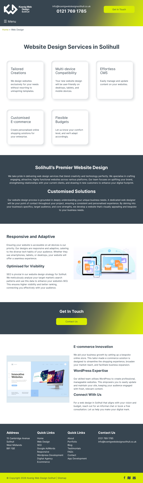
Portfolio (72, 441)
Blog (70, 445)
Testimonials (74, 448)
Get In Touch (119, 9)
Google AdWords (46, 448)
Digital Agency (45, 458)
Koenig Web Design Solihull (41, 478)
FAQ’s (70, 451)
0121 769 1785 (71, 11)
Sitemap (62, 478)
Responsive (43, 451)
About (71, 438)
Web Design (43, 441)
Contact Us (71, 321)
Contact (72, 455)
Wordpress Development (50, 455)
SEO (39, 445)
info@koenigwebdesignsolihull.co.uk (71, 6)
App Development (77, 458)
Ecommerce (43, 461)
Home (5, 29)
